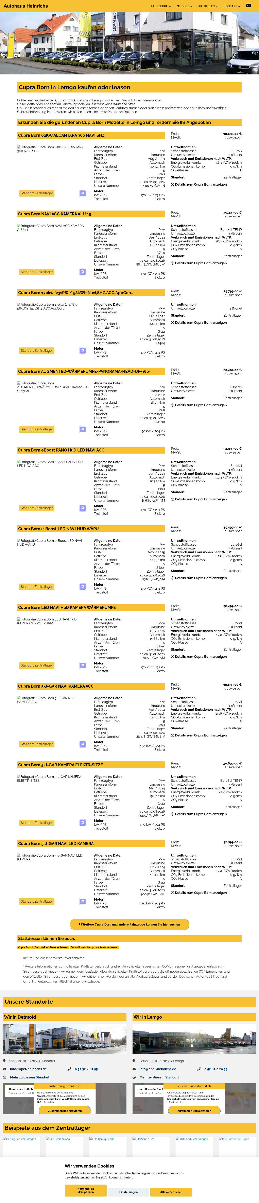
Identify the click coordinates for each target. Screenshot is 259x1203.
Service (183, 6)
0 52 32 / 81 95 (86, 1069)
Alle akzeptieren (171, 1192)
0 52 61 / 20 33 (215, 1069)
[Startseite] (26, 5)
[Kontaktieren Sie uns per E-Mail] (248, 6)
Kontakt (230, 6)
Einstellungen (128, 1192)
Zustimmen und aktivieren (65, 1111)
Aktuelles (206, 6)
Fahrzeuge (159, 6)
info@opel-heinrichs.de (28, 1069)
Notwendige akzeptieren (85, 1190)
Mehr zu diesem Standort (29, 1077)
